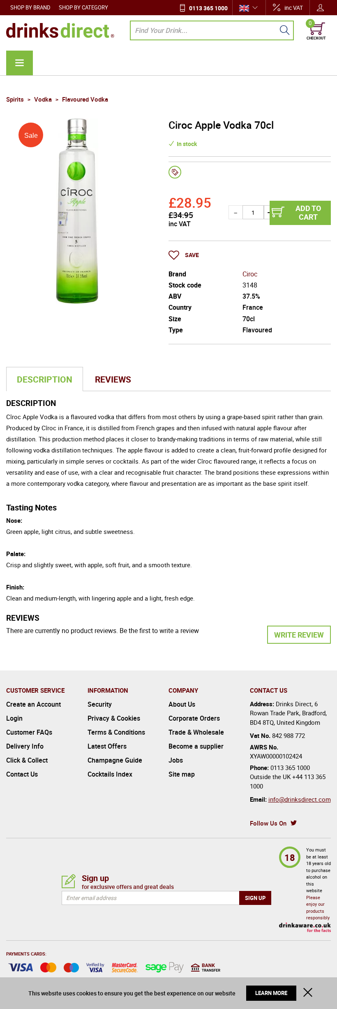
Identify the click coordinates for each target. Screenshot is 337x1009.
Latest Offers (107, 746)
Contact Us (22, 774)
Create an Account (33, 704)
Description (44, 379)
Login (14, 718)
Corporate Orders (194, 718)
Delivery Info (25, 746)
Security (100, 704)
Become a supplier (196, 746)
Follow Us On (268, 823)
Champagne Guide (115, 760)
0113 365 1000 (208, 8)
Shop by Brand (30, 7)
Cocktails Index (110, 774)
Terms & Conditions (116, 732)
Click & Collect (27, 760)
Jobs (175, 760)
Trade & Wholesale (196, 732)
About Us (181, 704)
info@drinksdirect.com (299, 799)
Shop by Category (83, 7)
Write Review (299, 635)
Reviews (113, 379)
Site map (181, 774)
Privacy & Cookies (114, 718)
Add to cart (308, 212)
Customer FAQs (29, 732)
